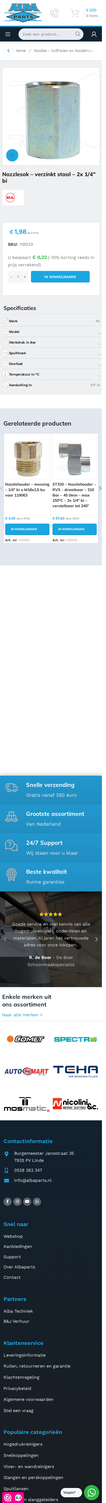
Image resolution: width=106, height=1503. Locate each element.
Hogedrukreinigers (23, 1444)
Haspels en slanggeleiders (31, 1499)
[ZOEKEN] (77, 34)
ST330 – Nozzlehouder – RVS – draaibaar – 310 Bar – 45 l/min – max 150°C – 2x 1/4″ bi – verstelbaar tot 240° (74, 495)
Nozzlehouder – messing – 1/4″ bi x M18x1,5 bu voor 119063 (27, 489)
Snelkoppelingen (21, 1455)
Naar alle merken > (22, 1014)
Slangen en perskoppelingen (33, 1477)
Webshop (13, 1236)
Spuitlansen (16, 1488)
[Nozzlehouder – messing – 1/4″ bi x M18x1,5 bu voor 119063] (27, 457)
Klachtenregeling (21, 1377)
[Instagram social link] (17, 1202)
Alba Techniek (18, 1311)
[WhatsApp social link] (37, 1202)
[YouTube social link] (27, 1202)
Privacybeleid (17, 1388)
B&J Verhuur (16, 1321)
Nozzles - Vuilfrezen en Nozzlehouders (67, 50)
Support (12, 1256)
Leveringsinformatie (25, 1355)
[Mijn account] (94, 34)
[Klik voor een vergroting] (12, 155)
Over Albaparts (19, 1266)
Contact (12, 1277)
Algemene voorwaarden (29, 1399)
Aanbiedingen (18, 1246)
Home (21, 50)
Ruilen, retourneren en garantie (37, 1366)
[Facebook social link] (8, 1202)
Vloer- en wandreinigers (29, 1466)
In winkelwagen (60, 277)
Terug (8, 50)
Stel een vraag (18, 1410)
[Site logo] (23, 12)
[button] (27, 529)
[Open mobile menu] (7, 34)
